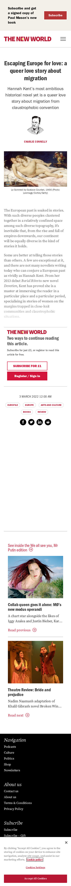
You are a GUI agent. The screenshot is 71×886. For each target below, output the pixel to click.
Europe (29, 405)
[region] (35, 861)
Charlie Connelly (35, 141)
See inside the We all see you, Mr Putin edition (33, 547)
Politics (9, 758)
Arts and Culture (51, 405)
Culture (9, 753)
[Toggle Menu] (63, 39)
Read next (15, 715)
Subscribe (56, 15)
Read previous (19, 630)
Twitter (31, 422)
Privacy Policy (13, 809)
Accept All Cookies (35, 878)
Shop (7, 764)
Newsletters (12, 770)
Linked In (39, 422)
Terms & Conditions (18, 803)
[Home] (27, 39)
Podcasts (10, 747)
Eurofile (12, 405)
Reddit (48, 422)
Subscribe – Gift (15, 836)
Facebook (23, 422)
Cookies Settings (35, 867)
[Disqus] (35, 480)
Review (42, 412)
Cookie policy (35, 859)
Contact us (11, 791)
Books (27, 412)
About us (10, 797)
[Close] (66, 842)
